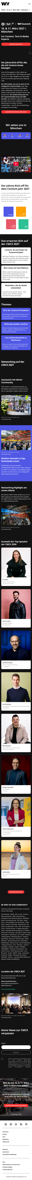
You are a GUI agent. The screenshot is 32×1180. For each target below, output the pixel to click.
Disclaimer (5, 1149)
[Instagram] (11, 1124)
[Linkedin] (6, 1124)
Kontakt (4, 1134)
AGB (3, 1162)
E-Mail (3, 1043)
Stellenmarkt (5, 1142)
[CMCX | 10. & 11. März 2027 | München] (29, 10)
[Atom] (26, 1124)
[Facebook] (16, 1124)
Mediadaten (5, 1139)
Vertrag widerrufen (7, 1169)
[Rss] (21, 1124)
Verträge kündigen (7, 1167)
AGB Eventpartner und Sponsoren (11, 1164)
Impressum (5, 1131)
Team (3, 1137)
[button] (16, 568)
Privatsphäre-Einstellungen (9, 1154)
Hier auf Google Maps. (8, 989)
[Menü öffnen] (29, 4)
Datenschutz (5, 1152)
